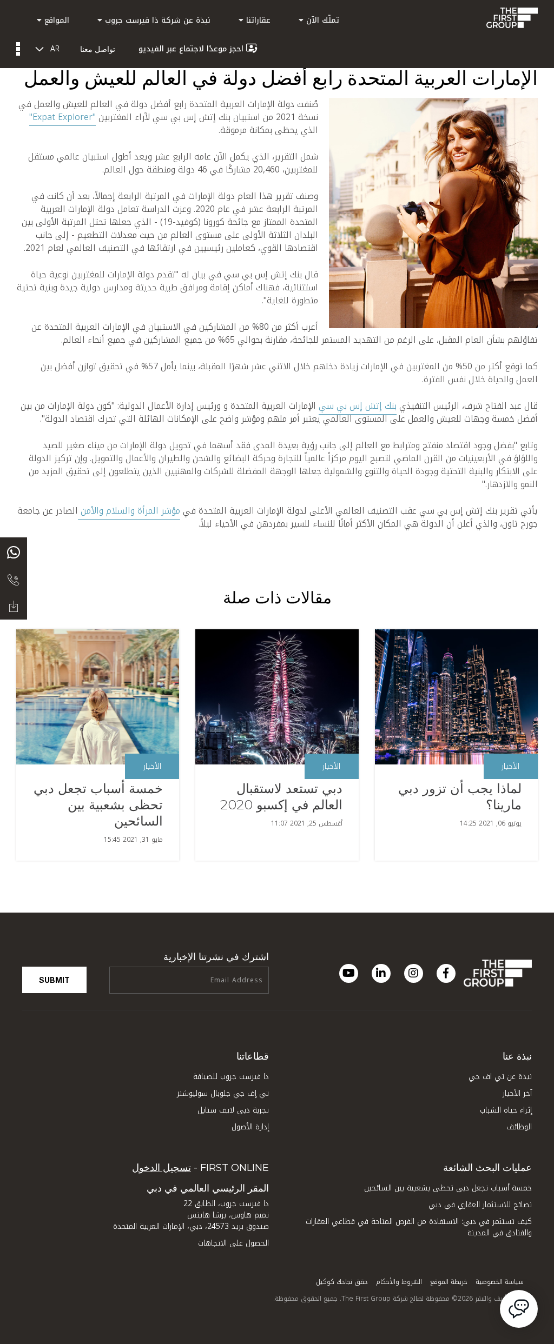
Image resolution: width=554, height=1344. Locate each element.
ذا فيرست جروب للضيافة (231, 1076)
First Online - (200, 1168)
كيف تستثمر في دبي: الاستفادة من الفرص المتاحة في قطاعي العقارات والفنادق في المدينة (419, 1227)
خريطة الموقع (448, 1282)
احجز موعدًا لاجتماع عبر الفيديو (191, 49)
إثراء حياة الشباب (506, 1110)
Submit (54, 979)
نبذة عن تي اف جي (500, 1076)
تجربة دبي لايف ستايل (233, 1110)
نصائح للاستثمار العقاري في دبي (480, 1204)
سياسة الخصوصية (500, 1282)
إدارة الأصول (250, 1127)
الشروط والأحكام (399, 1282)
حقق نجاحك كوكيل (342, 1282)
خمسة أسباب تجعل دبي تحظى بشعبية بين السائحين (98, 805)
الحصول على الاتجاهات (233, 1243)
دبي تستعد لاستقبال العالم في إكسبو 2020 (281, 797)
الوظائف (519, 1127)
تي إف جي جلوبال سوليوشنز (223, 1093)
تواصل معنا (97, 49)
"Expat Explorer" (62, 117)
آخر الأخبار (517, 1093)
